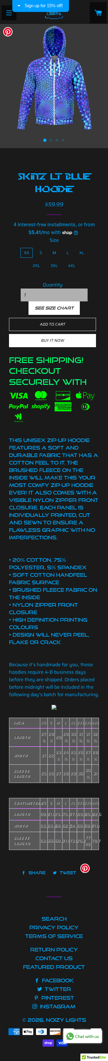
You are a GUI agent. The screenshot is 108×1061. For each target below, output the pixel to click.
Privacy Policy (54, 927)
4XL (71, 265)
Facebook (57, 980)
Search (54, 919)
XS (26, 253)
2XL (36, 265)
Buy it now (52, 340)
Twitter (57, 989)
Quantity (53, 285)
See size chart (54, 308)
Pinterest (57, 998)
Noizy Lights (66, 1020)
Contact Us (54, 958)
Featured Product (54, 967)
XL (81, 253)
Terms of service (54, 936)
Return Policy (54, 949)
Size (54, 240)
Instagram (57, 1006)
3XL (54, 265)
